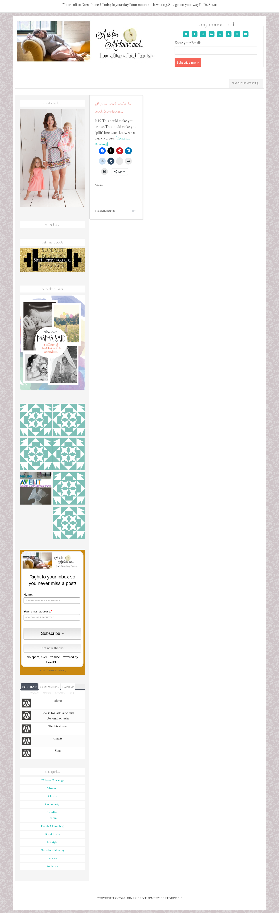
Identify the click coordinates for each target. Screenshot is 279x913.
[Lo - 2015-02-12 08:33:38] (68, 455)
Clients (52, 796)
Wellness (52, 866)
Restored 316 (171, 898)
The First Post (58, 726)
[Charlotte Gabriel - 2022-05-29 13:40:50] (36, 420)
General (52, 818)
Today (34, 693)
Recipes (52, 858)
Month (60, 693)
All (72, 693)
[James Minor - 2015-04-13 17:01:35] (69, 489)
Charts (58, 739)
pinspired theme (141, 898)
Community (52, 804)
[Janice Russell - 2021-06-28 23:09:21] (69, 420)
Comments (49, 687)
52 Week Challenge (52, 780)
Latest (68, 687)
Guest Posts (52, 834)
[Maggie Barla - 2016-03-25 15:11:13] (36, 455)
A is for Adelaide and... (91, 41)
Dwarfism (52, 812)
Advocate (52, 788)
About (58, 701)
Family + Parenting (52, 826)
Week (47, 693)
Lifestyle (52, 842)
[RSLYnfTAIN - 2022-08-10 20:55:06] (69, 523)
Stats (58, 751)
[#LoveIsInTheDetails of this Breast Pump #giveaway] (36, 489)
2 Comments (105, 211)
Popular (29, 687)
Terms (50, 670)
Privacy (62, 670)
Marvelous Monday (52, 850)
